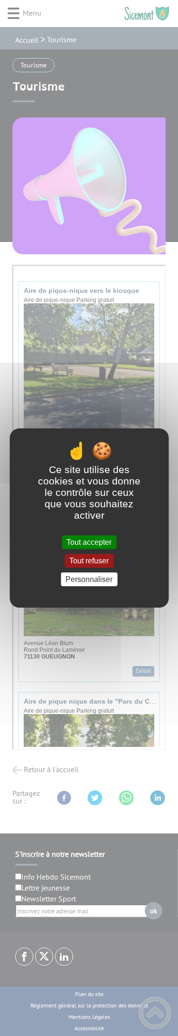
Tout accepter (89, 542)
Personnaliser (89, 579)
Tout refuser (89, 561)
